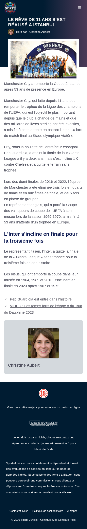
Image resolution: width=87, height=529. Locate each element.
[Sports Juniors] (10, 7)
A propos (72, 510)
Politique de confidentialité (47, 510)
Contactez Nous (19, 510)
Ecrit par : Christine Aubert (33, 31)
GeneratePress (67, 519)
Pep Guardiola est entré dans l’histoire (41, 299)
